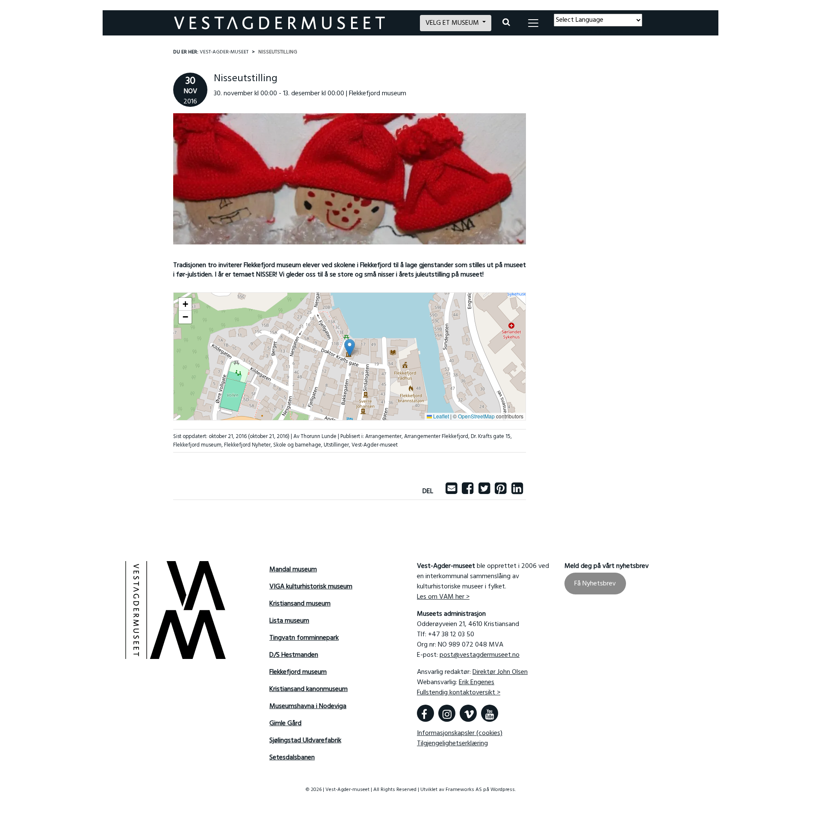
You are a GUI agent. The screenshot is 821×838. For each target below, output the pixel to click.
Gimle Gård (285, 723)
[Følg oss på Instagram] (446, 713)
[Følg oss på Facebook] (425, 713)
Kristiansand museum (300, 603)
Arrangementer (383, 436)
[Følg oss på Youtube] (489, 713)
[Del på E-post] (451, 491)
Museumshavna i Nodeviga (307, 706)
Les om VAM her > (443, 597)
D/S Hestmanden (293, 655)
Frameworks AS (464, 789)
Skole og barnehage (297, 445)
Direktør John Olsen (500, 672)
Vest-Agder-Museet (224, 52)
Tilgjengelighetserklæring (452, 743)
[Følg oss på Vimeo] (468, 713)
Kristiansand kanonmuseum (308, 689)
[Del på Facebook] (467, 491)
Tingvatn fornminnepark (304, 638)
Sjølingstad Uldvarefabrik (305, 740)
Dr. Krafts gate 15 (491, 436)
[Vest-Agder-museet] (291, 22)
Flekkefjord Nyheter (247, 445)
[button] (349, 347)
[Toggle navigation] (533, 23)
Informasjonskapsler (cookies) (459, 733)
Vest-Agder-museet (374, 445)
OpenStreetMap (476, 416)
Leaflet (440, 416)
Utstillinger (336, 445)
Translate (616, 31)
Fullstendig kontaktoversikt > (458, 692)
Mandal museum (293, 569)
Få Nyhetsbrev (595, 583)
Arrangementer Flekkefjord (436, 436)
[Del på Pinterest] (500, 491)
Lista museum (289, 620)
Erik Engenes (476, 682)
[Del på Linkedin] (517, 491)
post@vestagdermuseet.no (480, 655)
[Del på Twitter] (484, 491)
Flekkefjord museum (197, 445)
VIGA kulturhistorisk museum (310, 586)
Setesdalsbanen (292, 757)
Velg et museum (453, 23)
